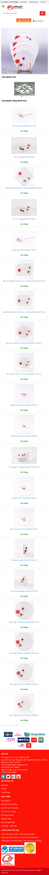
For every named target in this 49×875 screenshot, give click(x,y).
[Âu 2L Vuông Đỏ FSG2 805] (24, 145)
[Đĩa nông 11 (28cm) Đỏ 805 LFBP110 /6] (24, 610)
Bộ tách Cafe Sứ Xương (9, 808)
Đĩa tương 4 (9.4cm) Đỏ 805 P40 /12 (24, 405)
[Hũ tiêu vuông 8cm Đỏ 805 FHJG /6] (24, 548)
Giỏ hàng (39, 21)
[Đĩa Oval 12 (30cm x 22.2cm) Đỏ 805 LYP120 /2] (24, 362)
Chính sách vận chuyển (9, 834)
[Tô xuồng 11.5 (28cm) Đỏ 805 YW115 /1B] (24, 455)
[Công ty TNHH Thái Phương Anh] (15, 7)
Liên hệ (43, 2)
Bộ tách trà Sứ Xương (9, 804)
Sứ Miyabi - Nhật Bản (9, 826)
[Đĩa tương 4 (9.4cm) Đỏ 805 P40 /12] (24, 393)
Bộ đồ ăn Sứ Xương (8, 811)
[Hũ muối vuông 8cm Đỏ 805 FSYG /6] (24, 579)
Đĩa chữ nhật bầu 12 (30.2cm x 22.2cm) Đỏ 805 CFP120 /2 (24, 312)
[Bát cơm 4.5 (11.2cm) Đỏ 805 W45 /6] (24, 517)
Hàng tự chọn (6, 819)
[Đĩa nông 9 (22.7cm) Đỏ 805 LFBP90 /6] (24, 672)
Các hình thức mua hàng (32, 841)
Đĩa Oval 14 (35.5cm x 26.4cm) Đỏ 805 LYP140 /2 (24, 343)
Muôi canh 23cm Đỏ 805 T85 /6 (24, 250)
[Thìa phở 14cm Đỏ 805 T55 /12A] (24, 114)
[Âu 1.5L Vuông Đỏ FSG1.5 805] (24, 207)
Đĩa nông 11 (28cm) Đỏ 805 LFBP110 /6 (24, 622)
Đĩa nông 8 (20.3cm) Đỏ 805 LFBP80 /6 (24, 715)
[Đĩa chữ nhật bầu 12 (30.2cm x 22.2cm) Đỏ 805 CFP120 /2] (24, 300)
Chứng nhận (33, 2)
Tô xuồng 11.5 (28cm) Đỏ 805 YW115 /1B (24, 467)
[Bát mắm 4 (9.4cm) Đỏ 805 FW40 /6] (24, 424)
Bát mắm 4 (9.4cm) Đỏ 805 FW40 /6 (24, 436)
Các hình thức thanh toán (29, 837)
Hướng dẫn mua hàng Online (11, 841)
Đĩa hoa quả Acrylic (8, 822)
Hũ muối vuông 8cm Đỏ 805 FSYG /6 (24, 591)
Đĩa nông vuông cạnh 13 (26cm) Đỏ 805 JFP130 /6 (24, 188)
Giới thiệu (23, 2)
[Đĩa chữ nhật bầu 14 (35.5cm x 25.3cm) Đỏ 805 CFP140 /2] (24, 269)
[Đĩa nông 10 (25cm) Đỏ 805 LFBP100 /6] (24, 641)
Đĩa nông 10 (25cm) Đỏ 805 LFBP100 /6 (24, 653)
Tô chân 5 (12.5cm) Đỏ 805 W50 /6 (24, 498)
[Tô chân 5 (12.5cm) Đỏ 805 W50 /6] (24, 486)
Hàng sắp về (5, 801)
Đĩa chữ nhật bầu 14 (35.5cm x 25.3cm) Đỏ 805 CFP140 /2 (24, 281)
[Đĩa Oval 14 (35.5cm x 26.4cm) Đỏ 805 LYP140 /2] (24, 331)
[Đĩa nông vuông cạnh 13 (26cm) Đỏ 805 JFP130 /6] (24, 176)
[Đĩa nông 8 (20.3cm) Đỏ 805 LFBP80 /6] (24, 704)
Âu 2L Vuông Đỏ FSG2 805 (24, 157)
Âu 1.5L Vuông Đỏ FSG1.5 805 (24, 219)
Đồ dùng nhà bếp (7, 815)
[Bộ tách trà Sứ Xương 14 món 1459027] (24, 97)
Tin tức (3, 789)
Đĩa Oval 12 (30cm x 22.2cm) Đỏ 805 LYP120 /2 (24, 374)
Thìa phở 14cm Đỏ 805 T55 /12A (24, 126)
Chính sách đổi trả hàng (9, 837)
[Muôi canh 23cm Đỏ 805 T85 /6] (24, 238)
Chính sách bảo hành (26, 834)
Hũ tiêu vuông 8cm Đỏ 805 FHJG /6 (24, 560)
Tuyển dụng (5, 792)
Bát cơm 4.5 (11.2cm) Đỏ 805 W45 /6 (24, 529)
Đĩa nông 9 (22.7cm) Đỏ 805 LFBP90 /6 (24, 684)
